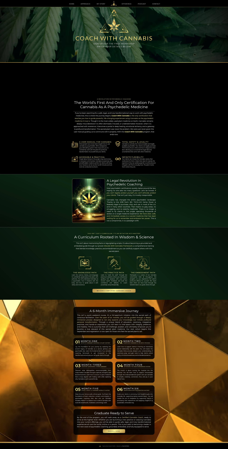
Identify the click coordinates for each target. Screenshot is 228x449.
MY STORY (101, 4)
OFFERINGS (126, 4)
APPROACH (85, 4)
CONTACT (156, 4)
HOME (71, 4)
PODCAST (142, 4)
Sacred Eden (125, 446)
